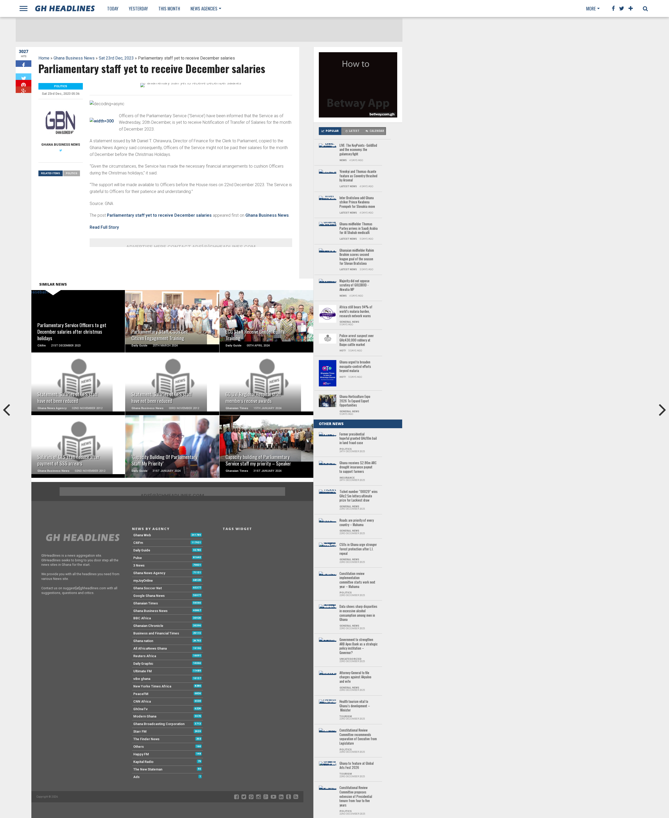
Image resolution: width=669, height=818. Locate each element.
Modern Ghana (144, 716)
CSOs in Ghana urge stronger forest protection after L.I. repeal (358, 549)
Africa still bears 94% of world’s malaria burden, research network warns (355, 311)
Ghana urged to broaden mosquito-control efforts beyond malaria (355, 366)
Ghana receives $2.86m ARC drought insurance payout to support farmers (358, 467)
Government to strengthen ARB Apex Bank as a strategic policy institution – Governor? (358, 646)
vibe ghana (141, 679)
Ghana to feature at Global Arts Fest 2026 (356, 765)
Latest (354, 131)
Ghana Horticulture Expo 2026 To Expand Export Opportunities (354, 401)
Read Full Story (104, 227)
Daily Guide (141, 550)
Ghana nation (143, 641)
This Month (169, 8)
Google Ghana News (149, 596)
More (591, 8)
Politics (71, 173)
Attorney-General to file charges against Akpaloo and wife (355, 677)
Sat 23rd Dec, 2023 (116, 58)
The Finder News (146, 739)
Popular (332, 131)
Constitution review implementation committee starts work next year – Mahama (357, 580)
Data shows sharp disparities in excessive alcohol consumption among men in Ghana (358, 613)
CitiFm (138, 543)
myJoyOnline (143, 580)
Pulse (137, 558)
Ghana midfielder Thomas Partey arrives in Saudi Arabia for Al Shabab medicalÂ (358, 228)
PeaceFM (140, 694)
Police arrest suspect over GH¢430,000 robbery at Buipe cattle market (356, 340)
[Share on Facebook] (23, 63)
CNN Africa (142, 701)
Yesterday (138, 8)
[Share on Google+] (23, 89)
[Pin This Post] (23, 83)
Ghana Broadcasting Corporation (158, 724)
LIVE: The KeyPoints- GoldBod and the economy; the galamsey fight (358, 149)
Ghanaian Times (145, 603)
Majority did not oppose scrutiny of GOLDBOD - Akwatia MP (354, 285)
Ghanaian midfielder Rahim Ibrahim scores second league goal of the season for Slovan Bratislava (356, 257)
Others (138, 747)
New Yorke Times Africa (152, 686)
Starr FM (140, 731)
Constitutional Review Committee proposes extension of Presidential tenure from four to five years (355, 796)
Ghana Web (142, 535)
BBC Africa (142, 618)
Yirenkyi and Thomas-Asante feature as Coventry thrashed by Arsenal (358, 176)
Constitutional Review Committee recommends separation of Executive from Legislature (358, 737)
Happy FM (141, 754)
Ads (136, 777)
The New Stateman (147, 769)
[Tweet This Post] (23, 76)
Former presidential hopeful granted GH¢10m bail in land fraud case (358, 438)
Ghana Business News (74, 58)
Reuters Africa (144, 656)
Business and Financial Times (156, 633)
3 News (139, 565)
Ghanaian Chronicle (148, 626)
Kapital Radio (143, 762)
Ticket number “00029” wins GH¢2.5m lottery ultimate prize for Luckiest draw (358, 496)
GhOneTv (140, 709)
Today (112, 8)
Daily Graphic (143, 664)
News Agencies (204, 8)
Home (43, 58)
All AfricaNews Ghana (150, 648)
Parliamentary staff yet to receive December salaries (159, 215)
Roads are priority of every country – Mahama (356, 522)
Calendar (377, 131)
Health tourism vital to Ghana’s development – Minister (354, 706)
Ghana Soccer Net (147, 588)
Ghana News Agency (149, 573)
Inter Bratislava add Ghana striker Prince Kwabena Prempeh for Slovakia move (357, 202)
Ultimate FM (142, 671)
